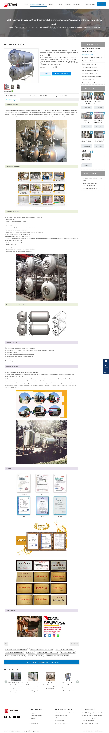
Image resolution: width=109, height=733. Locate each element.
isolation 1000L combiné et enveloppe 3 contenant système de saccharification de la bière (86, 160)
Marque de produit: (34, 96)
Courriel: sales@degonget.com (90, 718)
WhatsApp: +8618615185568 (90, 723)
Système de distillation (89, 61)
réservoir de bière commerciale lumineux (57, 655)
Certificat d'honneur (36, 715)
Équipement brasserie (96, 731)
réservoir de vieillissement (68, 652)
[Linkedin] (10, 717)
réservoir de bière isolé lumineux (65, 649)
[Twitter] (5, 717)
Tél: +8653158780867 (88, 720)
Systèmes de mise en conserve (92, 58)
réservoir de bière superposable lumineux (41, 649)
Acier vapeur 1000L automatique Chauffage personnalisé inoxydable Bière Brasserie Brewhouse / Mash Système (98, 102)
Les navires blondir (61, 723)
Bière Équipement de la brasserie (92, 48)
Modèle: (8, 96)
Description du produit (12, 100)
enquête (45, 74)
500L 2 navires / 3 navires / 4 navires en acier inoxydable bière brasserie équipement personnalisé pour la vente (86, 141)
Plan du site (86, 731)
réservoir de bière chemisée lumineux (47, 652)
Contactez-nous (35, 723)
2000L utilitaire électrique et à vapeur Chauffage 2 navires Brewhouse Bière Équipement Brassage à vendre (99, 121)
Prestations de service (37, 721)
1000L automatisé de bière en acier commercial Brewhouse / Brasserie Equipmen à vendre (99, 141)
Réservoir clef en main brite (35, 655)
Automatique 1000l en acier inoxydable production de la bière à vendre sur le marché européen (86, 121)
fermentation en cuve (62, 718)
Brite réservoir (60, 720)
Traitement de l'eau (88, 80)
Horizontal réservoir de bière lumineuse (16, 649)
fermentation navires (89, 64)
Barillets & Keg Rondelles (90, 70)
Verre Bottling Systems (89, 67)
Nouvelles (33, 718)
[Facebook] (18, 717)
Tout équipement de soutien (91, 83)
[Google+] (14, 717)
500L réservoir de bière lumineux (14, 652)
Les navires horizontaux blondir (92, 77)
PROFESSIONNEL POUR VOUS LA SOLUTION (41, 662)
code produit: (57, 96)
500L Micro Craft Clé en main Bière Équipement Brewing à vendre (86, 102)
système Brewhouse (88, 51)
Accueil (32, 713)
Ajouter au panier (62, 74)
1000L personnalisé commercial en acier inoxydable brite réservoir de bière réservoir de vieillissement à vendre (68, 687)
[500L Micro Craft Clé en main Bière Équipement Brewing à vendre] (86, 97)
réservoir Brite (30, 652)
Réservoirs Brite (87, 54)
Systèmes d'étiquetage (89, 73)
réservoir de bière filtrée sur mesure (15, 655)
